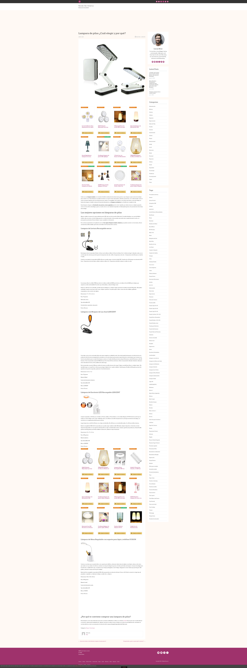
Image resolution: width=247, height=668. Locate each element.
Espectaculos (152, 121)
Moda (150, 153)
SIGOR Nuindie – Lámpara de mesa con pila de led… (136, 497)
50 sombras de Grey (153, 194)
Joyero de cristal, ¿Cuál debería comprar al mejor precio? (93, 641)
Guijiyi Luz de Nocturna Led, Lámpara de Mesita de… (135, 527)
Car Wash (151, 247)
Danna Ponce (152, 276)
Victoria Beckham (153, 489)
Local (150, 147)
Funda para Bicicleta (154, 326)
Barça (150, 218)
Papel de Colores (153, 425)
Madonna (151, 387)
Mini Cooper (152, 399)
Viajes (150, 179)
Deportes (151, 118)
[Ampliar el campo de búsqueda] (79, 1)
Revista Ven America (86, 5)
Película (151, 434)
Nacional (151, 156)
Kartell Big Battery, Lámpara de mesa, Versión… (86, 156)
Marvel (151, 390)
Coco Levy (151, 264)
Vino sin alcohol (152, 504)
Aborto (150, 197)
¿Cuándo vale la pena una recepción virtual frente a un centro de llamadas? (154, 74)
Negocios (151, 159)
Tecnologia (92, 628)
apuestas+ (151, 209)
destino (151, 282)
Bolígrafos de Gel (153, 238)
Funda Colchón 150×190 (155, 314)
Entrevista (151, 291)
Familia (151, 126)
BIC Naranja (152, 229)
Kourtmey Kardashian (154, 352)
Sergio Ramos (152, 460)
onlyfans (151, 422)
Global (150, 135)
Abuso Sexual (152, 200)
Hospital (151, 343)
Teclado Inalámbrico (154, 472)
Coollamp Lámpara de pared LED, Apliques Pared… (103, 156)
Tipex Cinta (151, 478)
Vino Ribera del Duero (154, 498)
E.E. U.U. (151, 285)
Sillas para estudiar (153, 466)
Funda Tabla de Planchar (155, 332)
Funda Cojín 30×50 (153, 305)
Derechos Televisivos (154, 279)
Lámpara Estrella (153, 367)
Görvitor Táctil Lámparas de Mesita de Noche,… (87, 185)
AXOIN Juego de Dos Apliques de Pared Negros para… (103, 185)
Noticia (150, 413)
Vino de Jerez (152, 492)
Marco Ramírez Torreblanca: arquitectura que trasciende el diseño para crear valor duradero (153, 84)
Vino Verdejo (152, 507)
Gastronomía (152, 132)
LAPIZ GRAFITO (152, 384)
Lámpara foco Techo (153, 370)
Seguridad (151, 167)
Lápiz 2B (151, 381)
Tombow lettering (153, 481)
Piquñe (150, 437)
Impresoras (151, 346)
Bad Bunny (151, 215)
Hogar (87, 628)
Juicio (150, 349)
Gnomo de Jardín (153, 337)
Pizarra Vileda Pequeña (154, 440)
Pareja (150, 428)
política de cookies (78, 665)
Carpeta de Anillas (153, 253)
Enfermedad (152, 288)
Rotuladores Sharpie (153, 454)
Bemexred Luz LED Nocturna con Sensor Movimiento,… (87, 527)
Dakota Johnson (152, 273)
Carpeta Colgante (153, 250)
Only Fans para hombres (154, 419)
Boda (150, 235)
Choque (151, 256)
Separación (151, 457)
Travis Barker (152, 483)
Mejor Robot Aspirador (154, 393)
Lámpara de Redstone (154, 364)
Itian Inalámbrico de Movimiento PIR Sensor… (135, 126)
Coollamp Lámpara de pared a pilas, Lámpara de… (136, 185)
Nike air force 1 (152, 410)
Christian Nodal (152, 261)
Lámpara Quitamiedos (154, 375)
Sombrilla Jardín (153, 469)
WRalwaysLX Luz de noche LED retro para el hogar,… (119, 126)
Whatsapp (151, 513)
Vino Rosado (152, 501)
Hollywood (151, 340)
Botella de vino (152, 244)
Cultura (151, 115)
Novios (150, 416)
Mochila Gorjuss (152, 402)
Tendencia (151, 173)
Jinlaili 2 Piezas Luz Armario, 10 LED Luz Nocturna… (135, 468)
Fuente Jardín (152, 302)
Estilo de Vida (152, 124)
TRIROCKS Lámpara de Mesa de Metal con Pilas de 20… (135, 156)
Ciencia (151, 112)
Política (151, 162)
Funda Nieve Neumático (154, 317)
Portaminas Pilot (153, 448)
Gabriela (151, 334)
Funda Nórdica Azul (153, 323)
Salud (150, 164)
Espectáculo (152, 294)
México (151, 396)
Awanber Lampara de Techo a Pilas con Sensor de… (119, 185)
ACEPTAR (124, 667)
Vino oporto (152, 495)
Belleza (151, 109)
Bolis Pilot (151, 241)
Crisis (150, 270)
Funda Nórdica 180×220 (154, 320)
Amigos (151, 206)
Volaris (150, 510)
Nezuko (151, 408)
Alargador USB (152, 203)
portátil (125, 620)
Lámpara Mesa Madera (154, 372)
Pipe (87, 634)
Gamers (151, 129)
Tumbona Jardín (153, 486)
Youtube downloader (154, 519)
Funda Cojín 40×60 (153, 308)
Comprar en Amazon (88, 132)
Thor (150, 475)
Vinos (150, 182)
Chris (150, 258)
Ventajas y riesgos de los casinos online (154, 92)
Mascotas (151, 150)
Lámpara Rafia (152, 378)
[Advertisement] (123, 20)
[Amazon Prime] (91, 129)
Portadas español (153, 445)
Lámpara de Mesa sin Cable (155, 361)
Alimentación (152, 106)
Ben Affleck (152, 226)
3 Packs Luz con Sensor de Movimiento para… (120, 156)
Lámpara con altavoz (154, 358)
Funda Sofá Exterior (153, 329)
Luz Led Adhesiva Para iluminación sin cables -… (87, 126)
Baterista (151, 221)
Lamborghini (152, 355)
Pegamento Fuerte (153, 431)
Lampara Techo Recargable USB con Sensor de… (119, 468)
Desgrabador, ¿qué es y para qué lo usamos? (133, 641)
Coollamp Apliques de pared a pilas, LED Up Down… (103, 527)
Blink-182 (151, 232)
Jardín (150, 144)
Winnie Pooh (152, 516)
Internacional (152, 141)
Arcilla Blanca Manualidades (155, 212)
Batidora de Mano (153, 223)
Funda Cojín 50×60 (153, 311)
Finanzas (151, 296)
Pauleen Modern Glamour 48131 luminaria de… (118, 527)
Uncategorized (152, 176)
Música (150, 405)
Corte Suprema (152, 267)
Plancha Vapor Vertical (154, 443)
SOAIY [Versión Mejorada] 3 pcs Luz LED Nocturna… (103, 126)
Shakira (151, 463)
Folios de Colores (153, 299)
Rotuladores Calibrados (154, 451)
